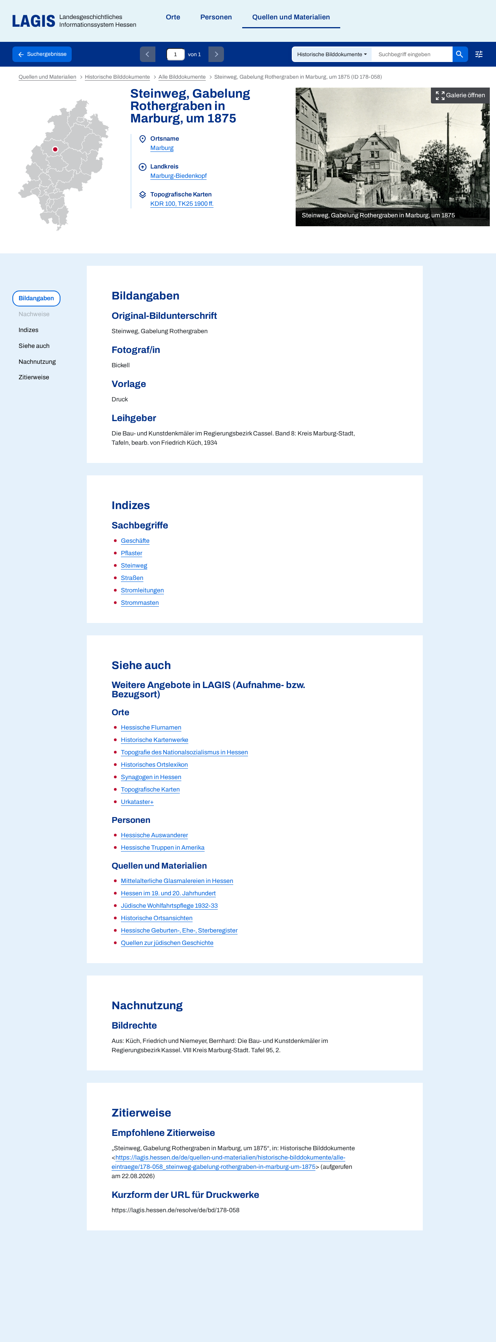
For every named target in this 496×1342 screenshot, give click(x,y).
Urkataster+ (137, 801)
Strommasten (140, 602)
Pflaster (131, 553)
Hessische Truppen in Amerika (163, 847)
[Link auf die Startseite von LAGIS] (77, 21)
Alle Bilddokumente (182, 77)
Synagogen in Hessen (151, 777)
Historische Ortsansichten (157, 918)
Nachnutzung (37, 361)
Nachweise (34, 314)
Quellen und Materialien (47, 77)
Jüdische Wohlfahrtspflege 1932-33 (169, 905)
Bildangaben (36, 298)
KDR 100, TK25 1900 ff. (182, 203)
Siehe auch (34, 345)
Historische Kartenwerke (154, 739)
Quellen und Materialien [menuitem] (291, 17)
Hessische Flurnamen (151, 727)
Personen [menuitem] (216, 17)
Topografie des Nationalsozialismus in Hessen (184, 752)
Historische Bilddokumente (329, 54)
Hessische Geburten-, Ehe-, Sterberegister (179, 930)
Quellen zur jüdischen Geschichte (167, 942)
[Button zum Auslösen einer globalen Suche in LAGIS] (460, 54)
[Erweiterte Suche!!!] (479, 54)
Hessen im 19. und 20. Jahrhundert (168, 893)
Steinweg (134, 565)
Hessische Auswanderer (154, 835)
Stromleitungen (142, 590)
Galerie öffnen (465, 95)
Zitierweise (34, 377)
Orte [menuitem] (173, 17)
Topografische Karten (150, 789)
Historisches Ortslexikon (154, 764)
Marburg (162, 148)
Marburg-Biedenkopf (178, 175)
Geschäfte (135, 540)
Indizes (28, 330)
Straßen (132, 578)
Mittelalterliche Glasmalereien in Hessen (177, 880)
